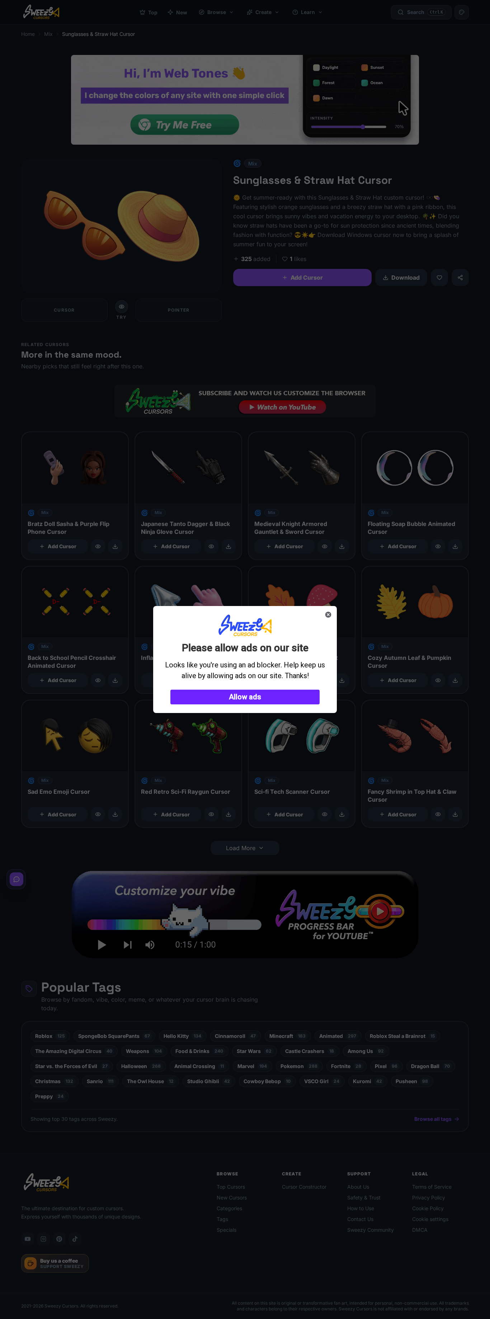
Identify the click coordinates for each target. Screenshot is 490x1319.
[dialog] (245, 659)
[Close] (328, 614)
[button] (245, 697)
